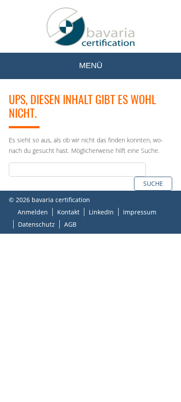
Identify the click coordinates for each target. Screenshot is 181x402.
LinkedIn (101, 212)
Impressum (139, 212)
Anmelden (33, 212)
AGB (70, 224)
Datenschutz (36, 224)
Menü (90, 65)
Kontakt (68, 212)
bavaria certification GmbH (90, 26)
